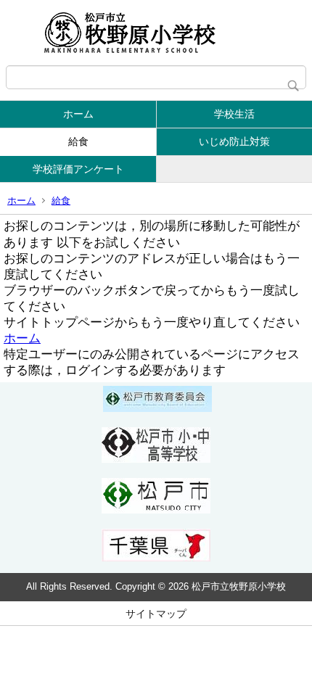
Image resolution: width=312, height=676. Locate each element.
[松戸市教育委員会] (157, 408)
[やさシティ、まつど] (156, 510)
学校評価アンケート (78, 169)
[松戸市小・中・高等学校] (156, 459)
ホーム (78, 114)
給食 (78, 141)
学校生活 (234, 114)
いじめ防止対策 (234, 141)
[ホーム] (156, 32)
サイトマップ (156, 613)
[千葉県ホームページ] (156, 558)
